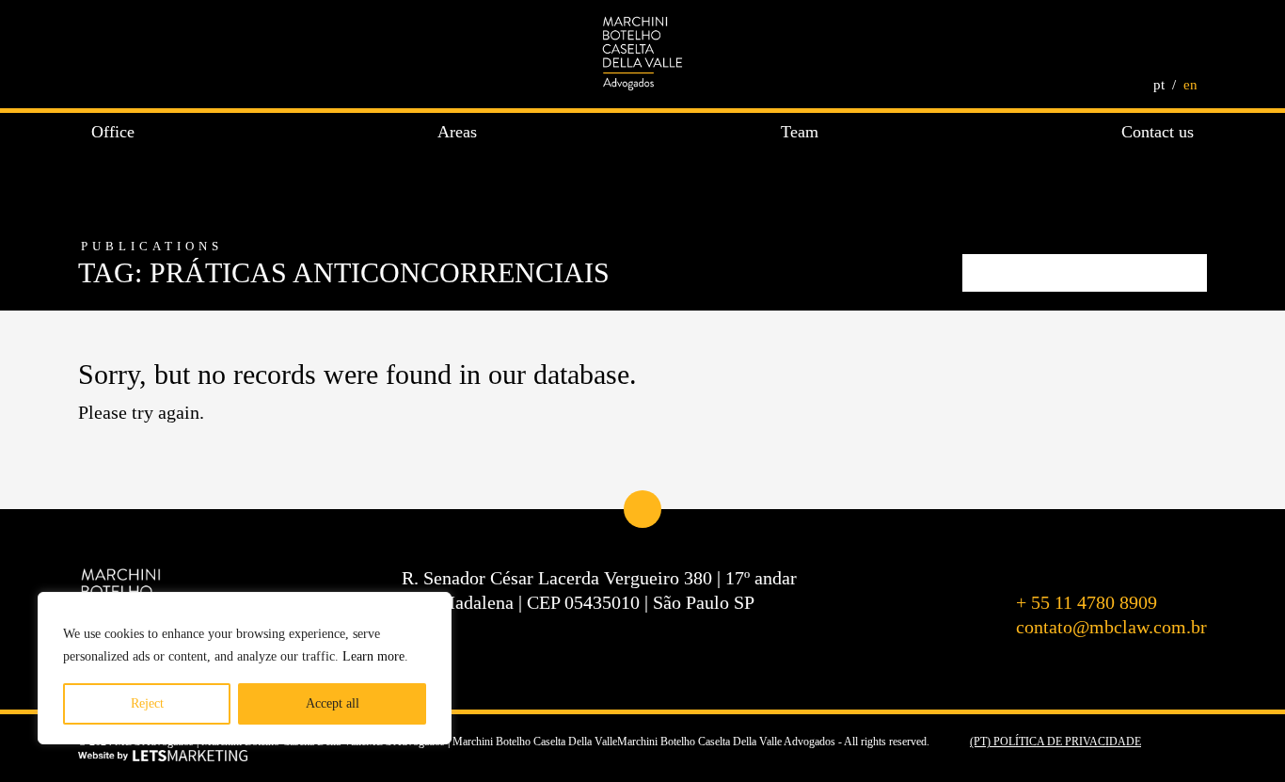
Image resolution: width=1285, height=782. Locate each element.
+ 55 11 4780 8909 (1086, 602)
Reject (147, 703)
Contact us (1157, 131)
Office (113, 131)
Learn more (373, 656)
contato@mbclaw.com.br (1111, 626)
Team (799, 131)
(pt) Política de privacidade (1055, 741)
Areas (457, 131)
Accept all (332, 703)
